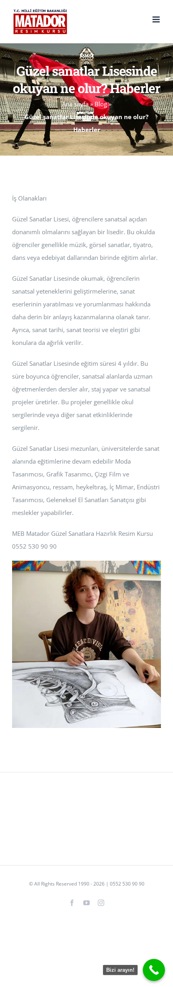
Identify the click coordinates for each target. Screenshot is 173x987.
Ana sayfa (75, 104)
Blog (101, 104)
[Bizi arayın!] (154, 970)
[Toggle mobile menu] (156, 19)
